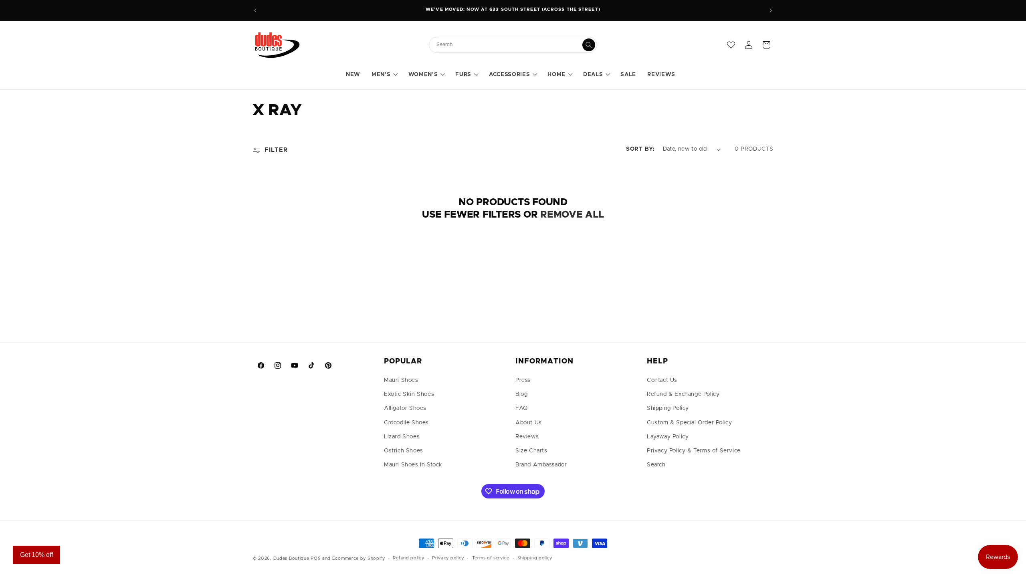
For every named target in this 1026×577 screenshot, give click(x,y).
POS (316, 558)
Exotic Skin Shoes (409, 394)
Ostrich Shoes (403, 451)
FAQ (521, 408)
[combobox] (509, 45)
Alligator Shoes (405, 408)
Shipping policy (535, 558)
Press (523, 380)
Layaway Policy (668, 437)
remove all (572, 215)
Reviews (527, 437)
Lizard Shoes (402, 437)
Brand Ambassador (541, 465)
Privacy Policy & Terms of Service (694, 451)
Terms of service (490, 558)
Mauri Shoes (401, 380)
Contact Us (662, 380)
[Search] (588, 44)
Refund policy (408, 558)
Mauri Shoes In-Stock (413, 465)
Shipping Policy (668, 408)
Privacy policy (448, 558)
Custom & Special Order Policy (689, 423)
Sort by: (640, 149)
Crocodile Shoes (406, 423)
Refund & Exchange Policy (683, 394)
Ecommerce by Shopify (358, 558)
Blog (521, 394)
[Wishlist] (731, 45)
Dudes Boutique (291, 558)
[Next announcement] (771, 10)
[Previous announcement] (255, 10)
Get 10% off (36, 554)
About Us (528, 423)
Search (656, 465)
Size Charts (531, 451)
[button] (384, 75)
